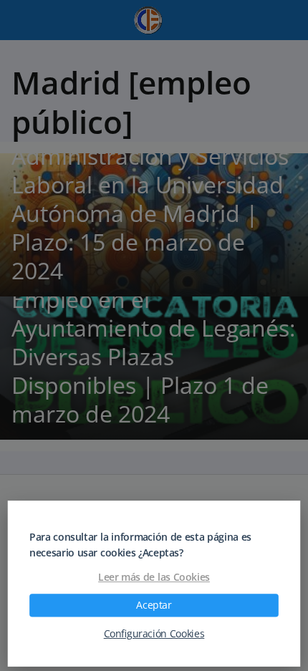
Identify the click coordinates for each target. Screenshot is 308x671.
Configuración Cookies (154, 633)
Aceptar (153, 605)
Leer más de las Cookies (154, 577)
